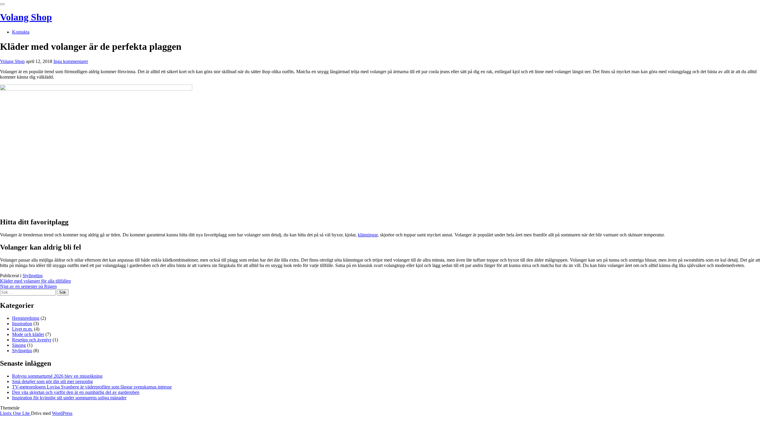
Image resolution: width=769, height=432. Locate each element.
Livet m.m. (22, 329)
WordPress (62, 413)
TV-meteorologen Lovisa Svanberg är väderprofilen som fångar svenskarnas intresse (92, 386)
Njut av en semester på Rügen (28, 286)
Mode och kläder (28, 334)
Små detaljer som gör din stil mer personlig (52, 381)
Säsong (19, 345)
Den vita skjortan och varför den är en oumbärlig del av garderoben (75, 392)
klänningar (368, 234)
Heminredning (25, 318)
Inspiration (22, 323)
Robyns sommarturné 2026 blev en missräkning (57, 376)
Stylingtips (33, 275)
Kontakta (20, 31)
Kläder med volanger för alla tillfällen (35, 281)
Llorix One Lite (15, 413)
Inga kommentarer (70, 61)
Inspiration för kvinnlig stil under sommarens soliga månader (69, 397)
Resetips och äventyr (31, 339)
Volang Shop (26, 17)
